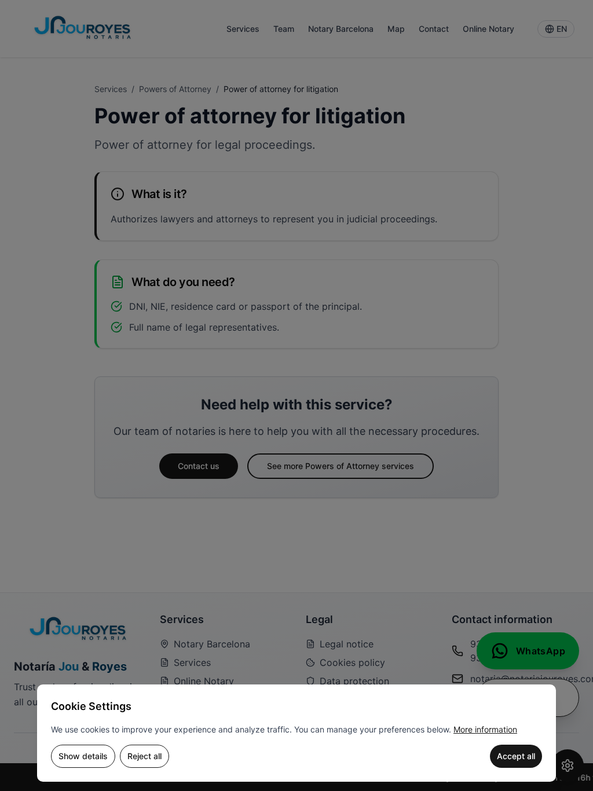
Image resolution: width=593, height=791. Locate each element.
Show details (83, 756)
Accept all (516, 756)
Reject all (144, 756)
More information (485, 729)
